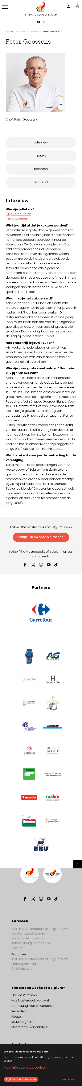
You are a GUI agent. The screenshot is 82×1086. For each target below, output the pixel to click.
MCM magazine (23, 1022)
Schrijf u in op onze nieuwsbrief (41, 537)
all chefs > (41, 182)
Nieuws (16, 1016)
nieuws (41, 156)
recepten (41, 169)
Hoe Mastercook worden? (30, 1000)
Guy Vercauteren (18, 214)
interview (41, 142)
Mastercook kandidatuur (29, 1027)
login (69, 6)
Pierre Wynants (17, 219)
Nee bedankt (69, 1079)
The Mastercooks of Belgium (41, 15)
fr (43, 21)
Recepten (18, 1011)
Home (9, 31)
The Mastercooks (24, 995)
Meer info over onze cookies (25, 1067)
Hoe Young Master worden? (32, 1006)
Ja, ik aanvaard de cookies (21, 1079)
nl (38, 21)
